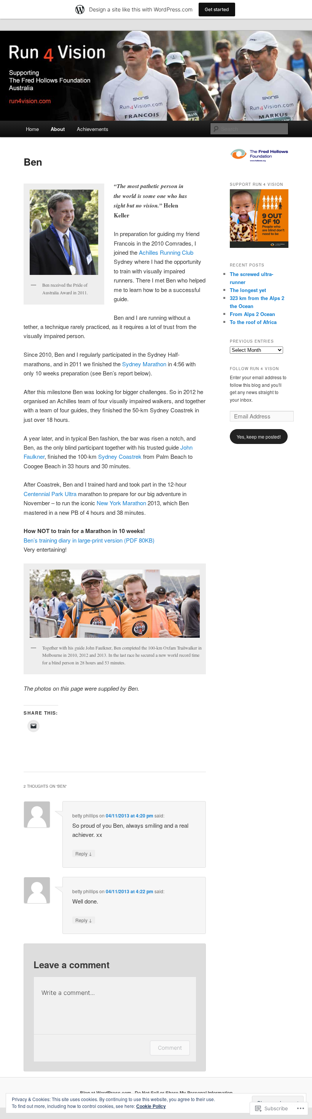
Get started (217, 9)
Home (32, 128)
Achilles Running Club (166, 252)
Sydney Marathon (144, 364)
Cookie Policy (151, 1106)
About (58, 128)
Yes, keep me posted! (259, 436)
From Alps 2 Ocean (252, 314)
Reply (83, 853)
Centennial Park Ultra (50, 494)
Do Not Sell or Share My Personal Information (183, 1092)
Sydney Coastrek (120, 456)
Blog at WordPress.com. (106, 1092)
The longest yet (248, 290)
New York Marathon (121, 503)
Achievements (92, 128)
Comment (170, 1047)
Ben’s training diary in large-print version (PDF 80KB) (89, 540)
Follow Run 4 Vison (254, 368)
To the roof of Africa (253, 322)
